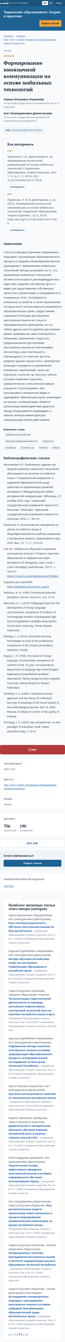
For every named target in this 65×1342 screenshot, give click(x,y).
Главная (8, 36)
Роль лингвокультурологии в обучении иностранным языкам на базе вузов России (31, 927)
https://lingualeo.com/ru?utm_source (28, 586)
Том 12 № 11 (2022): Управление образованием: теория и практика (30, 41)
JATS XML (32, 843)
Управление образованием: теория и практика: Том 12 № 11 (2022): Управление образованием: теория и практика (31, 1232)
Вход (58, 3)
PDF (33, 750)
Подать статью (50, 23)
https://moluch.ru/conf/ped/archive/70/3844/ (32, 576)
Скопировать (17, 186)
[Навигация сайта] (4, 3)
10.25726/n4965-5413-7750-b (26, 130)
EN (50, 3)
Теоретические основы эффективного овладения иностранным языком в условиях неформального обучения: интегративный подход (29, 1173)
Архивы (20, 36)
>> (26, 1334)
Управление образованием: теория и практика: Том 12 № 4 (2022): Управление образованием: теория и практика (31, 1105)
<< (9, 1334)
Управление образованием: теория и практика (32, 14)
